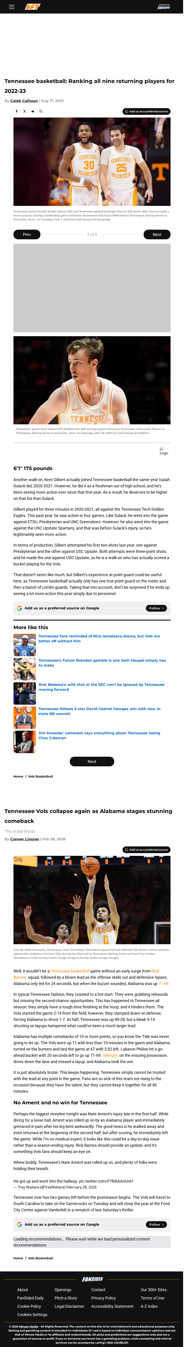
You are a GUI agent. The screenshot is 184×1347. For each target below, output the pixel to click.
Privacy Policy (103, 1298)
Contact (98, 1289)
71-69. (164, 983)
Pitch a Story (66, 1298)
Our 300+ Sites (154, 1289)
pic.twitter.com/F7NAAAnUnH (106, 1181)
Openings (63, 1289)
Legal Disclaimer (69, 1306)
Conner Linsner (24, 839)
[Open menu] (11, 6)
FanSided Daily (30, 1298)
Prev (27, 234)
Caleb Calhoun (24, 101)
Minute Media (28, 1326)
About (22, 1289)
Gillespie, (111, 1055)
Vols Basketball (40, 776)
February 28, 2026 (81, 1187)
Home (18, 776)
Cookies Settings (32, 1314)
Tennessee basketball (70, 971)
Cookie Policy (29, 1306)
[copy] (41, 111)
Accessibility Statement (112, 1306)
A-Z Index (149, 1306)
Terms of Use (152, 1298)
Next (157, 234)
